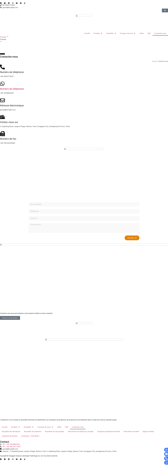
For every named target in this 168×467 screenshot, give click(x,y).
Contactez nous (160, 33)
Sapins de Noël (148, 431)
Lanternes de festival (9, 436)
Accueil (87, 33)
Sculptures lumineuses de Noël (108, 431)
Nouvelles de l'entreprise (11, 431)
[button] (84, 39)
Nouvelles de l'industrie (32, 431)
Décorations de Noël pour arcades (80, 431)
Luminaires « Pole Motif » (30, 436)
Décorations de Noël (131, 431)
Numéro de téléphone (12, 88)
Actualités (109, 33)
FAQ (149, 33)
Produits (97, 33)
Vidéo (141, 33)
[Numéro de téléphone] (2, 83)
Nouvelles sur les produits (54, 431)
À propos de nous (126, 33)
